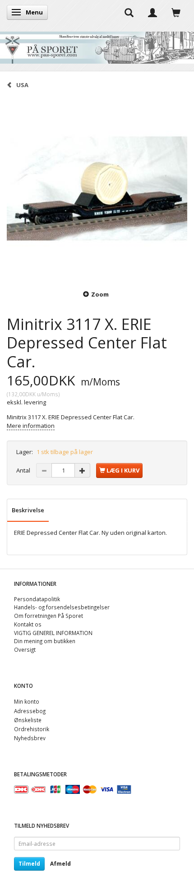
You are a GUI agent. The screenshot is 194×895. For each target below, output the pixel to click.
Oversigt (25, 649)
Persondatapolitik (37, 599)
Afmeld (60, 863)
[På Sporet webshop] (97, 45)
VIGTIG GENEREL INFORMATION (53, 632)
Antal (24, 470)
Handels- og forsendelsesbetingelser (62, 607)
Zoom (100, 294)
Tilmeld (29, 863)
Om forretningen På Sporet (48, 615)
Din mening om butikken (44, 641)
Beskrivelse (28, 510)
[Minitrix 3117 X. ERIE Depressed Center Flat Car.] (97, 188)
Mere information (31, 426)
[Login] (152, 12)
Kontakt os (28, 624)
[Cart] (176, 12)
